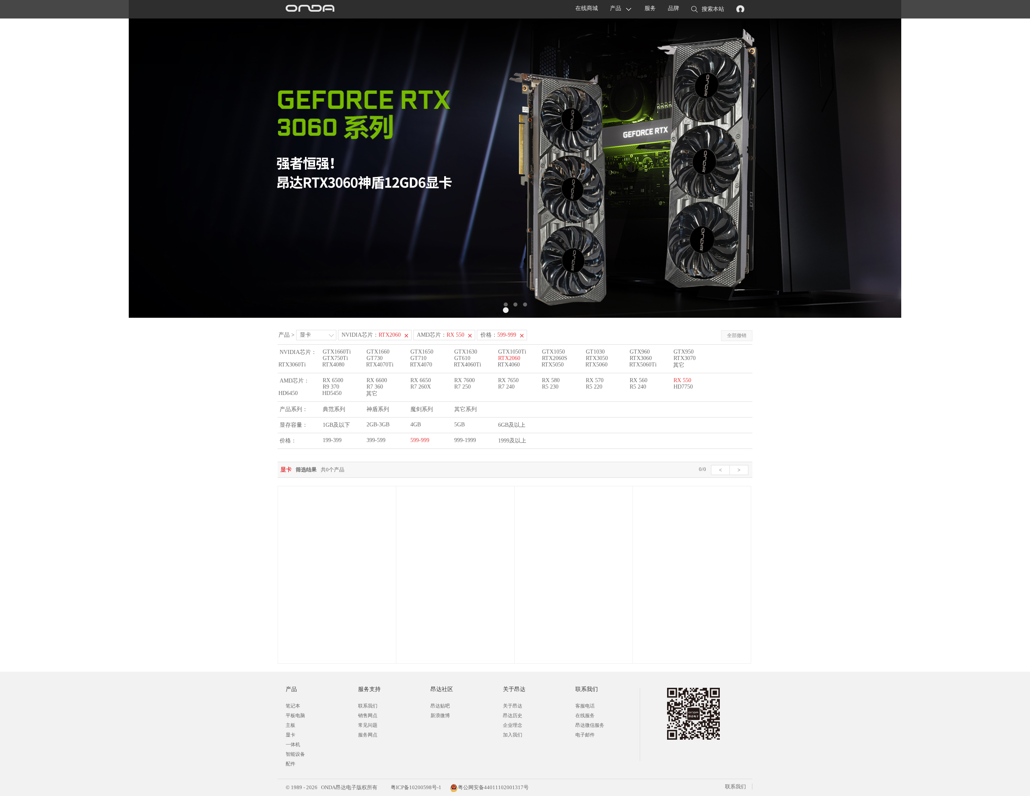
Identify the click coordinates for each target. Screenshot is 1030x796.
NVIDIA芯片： (371, 335)
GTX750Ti (335, 358)
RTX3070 (685, 358)
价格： (498, 335)
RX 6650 (420, 380)
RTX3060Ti (292, 365)
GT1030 (595, 352)
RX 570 (595, 380)
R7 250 (462, 387)
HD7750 (683, 387)
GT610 (462, 358)
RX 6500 (333, 380)
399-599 (376, 440)
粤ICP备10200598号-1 (415, 787)
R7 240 (506, 387)
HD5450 (332, 393)
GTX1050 (553, 352)
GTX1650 (421, 352)
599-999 (419, 440)
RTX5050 (553, 365)
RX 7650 (508, 380)
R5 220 (594, 387)
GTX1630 (465, 352)
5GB (459, 425)
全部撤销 (736, 335)
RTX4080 (333, 365)
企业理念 (512, 725)
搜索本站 (713, 9)
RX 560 (638, 380)
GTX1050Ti (512, 352)
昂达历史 (512, 715)
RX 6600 (377, 380)
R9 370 (331, 387)
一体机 (293, 744)
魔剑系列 (421, 409)
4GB (415, 425)
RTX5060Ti (643, 365)
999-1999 (465, 440)
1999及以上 (512, 441)
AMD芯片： (440, 335)
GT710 (418, 358)
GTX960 (640, 352)
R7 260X (420, 387)
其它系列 (465, 409)
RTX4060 (509, 365)
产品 (615, 8)
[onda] (310, 9)
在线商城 (586, 8)
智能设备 (295, 754)
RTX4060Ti (467, 365)
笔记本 (293, 706)
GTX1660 (378, 352)
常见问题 (367, 725)
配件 (290, 764)
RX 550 (682, 380)
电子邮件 (585, 735)
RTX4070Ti (379, 365)
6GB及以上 (511, 425)
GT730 (375, 358)
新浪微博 (440, 715)
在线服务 (585, 715)
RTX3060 (641, 358)
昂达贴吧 (440, 706)
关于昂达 (512, 706)
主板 (290, 725)
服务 (650, 8)
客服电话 (585, 706)
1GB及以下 (336, 425)
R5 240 (638, 387)
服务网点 (367, 735)
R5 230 (550, 387)
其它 (678, 365)
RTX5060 (596, 365)
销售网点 (367, 715)
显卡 (305, 335)
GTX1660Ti (337, 352)
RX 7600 (464, 380)
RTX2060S (554, 358)
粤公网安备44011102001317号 (493, 787)
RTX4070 (421, 365)
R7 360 (375, 387)
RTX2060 (509, 358)
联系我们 (367, 706)
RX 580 (551, 380)
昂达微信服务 (589, 725)
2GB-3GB (378, 425)
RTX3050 (597, 358)
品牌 (673, 8)
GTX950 (684, 352)
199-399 (332, 440)
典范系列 (334, 409)
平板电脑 (295, 715)
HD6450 (288, 393)
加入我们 (512, 735)
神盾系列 (378, 409)
